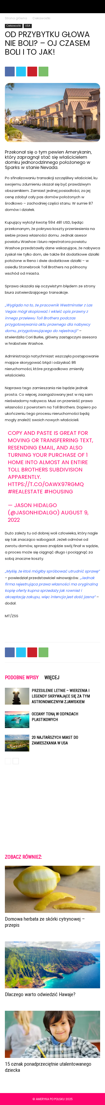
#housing (58, 491)
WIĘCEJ (51, 677)
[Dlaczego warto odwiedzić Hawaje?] (52, 965)
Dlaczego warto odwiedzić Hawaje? (40, 994)
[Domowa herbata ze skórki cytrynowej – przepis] (52, 889)
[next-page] (16, 761)
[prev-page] (8, 761)
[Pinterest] (32, 71)
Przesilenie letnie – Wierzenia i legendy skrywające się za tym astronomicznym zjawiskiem (61, 696)
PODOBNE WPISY (22, 677)
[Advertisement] (52, 808)
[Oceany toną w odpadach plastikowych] (17, 719)
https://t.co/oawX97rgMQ (46, 484)
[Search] (98, 6)
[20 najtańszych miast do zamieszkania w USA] (17, 743)
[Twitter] (21, 71)
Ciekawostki (41, 18)
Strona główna (16, 18)
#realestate (25, 491)
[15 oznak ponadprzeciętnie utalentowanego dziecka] (52, 1034)
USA (27, 26)
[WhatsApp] (43, 71)
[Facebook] (10, 71)
